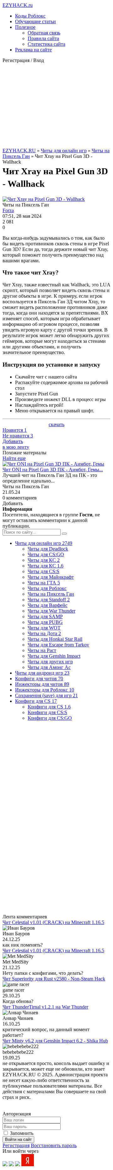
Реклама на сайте (33, 49)
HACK (18, 5)
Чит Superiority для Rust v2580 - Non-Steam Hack (54, 978)
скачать (56, 424)
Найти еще (14, 458)
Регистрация (16, 1145)
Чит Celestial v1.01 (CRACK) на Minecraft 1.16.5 (53, 922)
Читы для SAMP (45, 616)
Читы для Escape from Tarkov (58, 644)
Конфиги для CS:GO (50, 718)
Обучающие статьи (35, 21)
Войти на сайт (18, 1139)
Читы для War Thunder (51, 611)
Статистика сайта (46, 44)
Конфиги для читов (39, 678)
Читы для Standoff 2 (49, 599)
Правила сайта (43, 38)
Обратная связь (44, 32)
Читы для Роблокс (47, 588)
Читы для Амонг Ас (49, 667)
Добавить (16, 444)
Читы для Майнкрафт (51, 577)
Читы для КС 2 (44, 560)
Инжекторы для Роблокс (44, 689)
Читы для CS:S (43, 571)
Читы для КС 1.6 (45, 565)
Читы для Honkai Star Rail (55, 639)
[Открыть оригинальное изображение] (44, 199)
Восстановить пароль (54, 1145)
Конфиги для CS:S (47, 712)
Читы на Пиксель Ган (51, 594)
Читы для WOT (44, 627)
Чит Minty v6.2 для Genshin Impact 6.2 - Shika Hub (55, 1040)
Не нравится (18, 435)
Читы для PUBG (45, 622)
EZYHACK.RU (19, 150)
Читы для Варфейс (47, 605)
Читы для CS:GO (46, 554)
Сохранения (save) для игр (46, 695)
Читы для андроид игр (42, 673)
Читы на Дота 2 (44, 633)
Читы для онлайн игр (64, 150)
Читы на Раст (42, 650)
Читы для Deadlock (48, 548)
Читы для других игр (50, 661)
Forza (8, 210)
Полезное (25, 27)
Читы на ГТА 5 (44, 582)
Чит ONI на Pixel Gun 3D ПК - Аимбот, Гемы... (53, 469)
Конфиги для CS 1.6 (49, 706)
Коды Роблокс (30, 15)
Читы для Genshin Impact (54, 656)
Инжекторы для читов (42, 684)
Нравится (15, 430)
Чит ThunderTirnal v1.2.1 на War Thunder (45, 1007)
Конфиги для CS (36, 701)
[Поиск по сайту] (64, 534)
